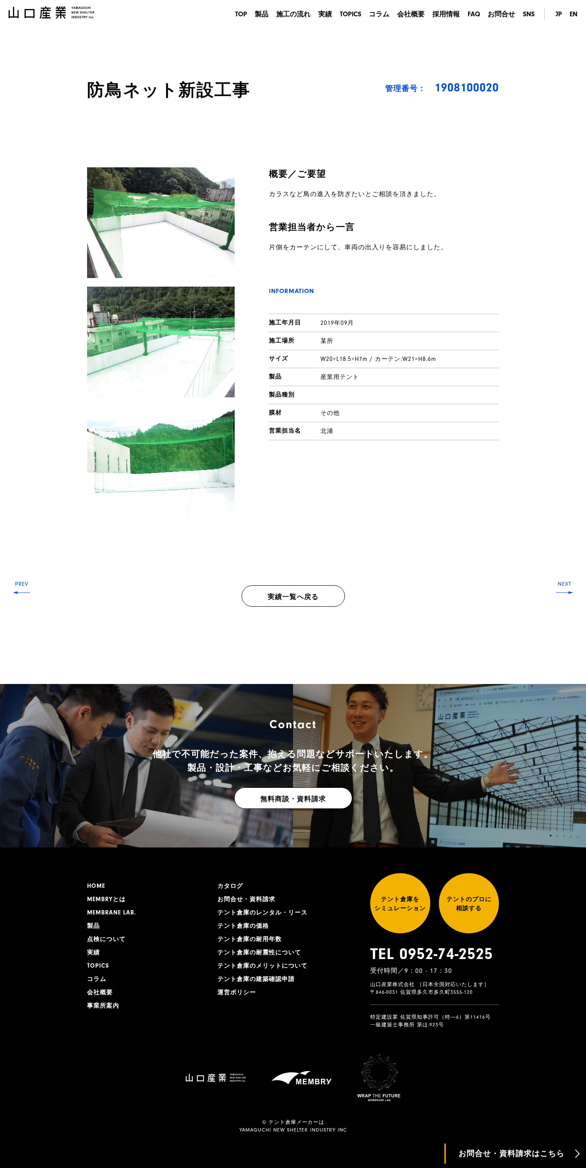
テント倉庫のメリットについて (262, 965)
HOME (96, 886)
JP (559, 14)
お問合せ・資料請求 (246, 899)
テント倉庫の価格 (243, 926)
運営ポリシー (236, 992)
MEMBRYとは (106, 899)
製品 (262, 14)
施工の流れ (293, 14)
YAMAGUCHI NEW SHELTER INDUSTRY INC (293, 1130)
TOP (241, 14)
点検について (106, 939)
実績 (325, 14)
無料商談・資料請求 (293, 799)
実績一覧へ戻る (293, 597)
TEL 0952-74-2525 (431, 953)
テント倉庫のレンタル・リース (262, 912)
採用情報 (446, 14)
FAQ (474, 14)
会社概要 (411, 14)
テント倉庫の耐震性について (259, 952)
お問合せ (501, 14)
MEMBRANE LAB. (111, 912)
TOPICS (350, 14)
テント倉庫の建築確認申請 (256, 979)
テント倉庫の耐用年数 (249, 939)
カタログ (230, 886)
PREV (21, 584)
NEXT (564, 584)
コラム (379, 14)
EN (573, 14)
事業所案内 (103, 1005)
